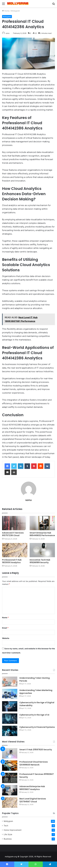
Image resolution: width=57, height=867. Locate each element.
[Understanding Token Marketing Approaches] (9, 694)
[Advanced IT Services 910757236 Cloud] (14, 523)
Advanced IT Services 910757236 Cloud (13, 534)
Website (5, 638)
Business (8, 839)
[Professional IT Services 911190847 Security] (9, 778)
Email (5, 628)
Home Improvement (12, 830)
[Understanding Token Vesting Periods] (9, 682)
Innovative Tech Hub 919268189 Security (40, 561)
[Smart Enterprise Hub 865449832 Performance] (42, 523)
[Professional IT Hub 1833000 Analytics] (14, 550)
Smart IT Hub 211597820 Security (35, 749)
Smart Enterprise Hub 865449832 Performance (42, 534)
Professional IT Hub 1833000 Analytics (12, 561)
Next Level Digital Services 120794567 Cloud (32, 800)
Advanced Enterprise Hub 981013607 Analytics (32, 788)
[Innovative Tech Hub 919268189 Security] (42, 550)
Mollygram (15, 11)
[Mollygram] (18, 3)
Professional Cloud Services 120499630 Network (33, 763)
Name (5, 617)
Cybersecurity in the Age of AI (34, 714)
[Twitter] (14, 466)
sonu (7, 33)
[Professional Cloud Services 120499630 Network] (9, 765)
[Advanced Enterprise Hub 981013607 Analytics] (9, 790)
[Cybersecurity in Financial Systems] (9, 731)
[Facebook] (7, 466)
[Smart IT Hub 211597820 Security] (9, 753)
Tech (6, 825)
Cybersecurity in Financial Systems (37, 727)
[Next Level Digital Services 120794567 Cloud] (9, 802)
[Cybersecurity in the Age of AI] (9, 718)
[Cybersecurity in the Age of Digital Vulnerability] (9, 706)
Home (6, 11)
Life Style (8, 834)
